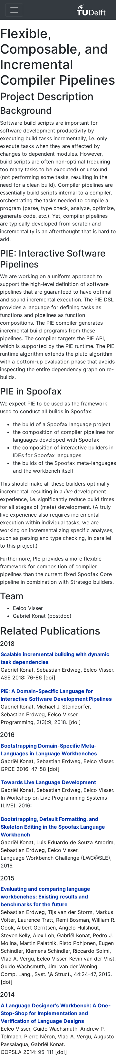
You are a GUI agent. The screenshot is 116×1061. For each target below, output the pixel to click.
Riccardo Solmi (91, 951)
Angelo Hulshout (79, 927)
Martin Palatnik (38, 943)
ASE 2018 (12, 677)
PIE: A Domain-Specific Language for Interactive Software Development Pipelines (56, 695)
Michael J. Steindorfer (63, 706)
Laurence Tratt (35, 920)
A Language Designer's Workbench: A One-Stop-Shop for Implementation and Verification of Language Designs (56, 1013)
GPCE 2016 (14, 769)
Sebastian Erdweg (58, 670)
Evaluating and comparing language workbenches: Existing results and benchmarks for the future (45, 897)
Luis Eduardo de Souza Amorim (74, 842)
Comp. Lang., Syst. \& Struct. (36, 974)
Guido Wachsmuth (23, 966)
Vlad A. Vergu (17, 958)
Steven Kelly (15, 935)
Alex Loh (43, 935)
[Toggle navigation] (14, 10)
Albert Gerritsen (36, 927)
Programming (17, 722)
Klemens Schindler (48, 951)
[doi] (49, 677)
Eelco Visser (98, 670)
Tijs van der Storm (70, 912)
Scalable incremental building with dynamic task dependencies (55, 658)
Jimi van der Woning (72, 966)
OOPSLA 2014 (18, 1052)
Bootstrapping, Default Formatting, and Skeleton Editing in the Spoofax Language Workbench (53, 827)
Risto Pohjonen (77, 943)
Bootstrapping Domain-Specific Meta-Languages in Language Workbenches (49, 749)
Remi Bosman (72, 920)
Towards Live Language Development (48, 782)
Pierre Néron (39, 1036)
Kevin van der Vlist (91, 958)
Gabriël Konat (17, 670)
